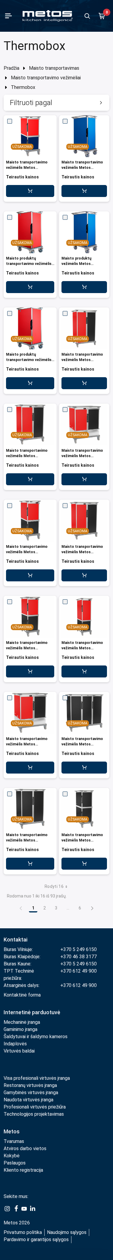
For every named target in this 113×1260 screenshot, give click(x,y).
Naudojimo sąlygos (66, 1232)
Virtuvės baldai (19, 1051)
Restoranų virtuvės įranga (31, 1085)
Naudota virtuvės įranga (28, 1100)
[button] (56, 102)
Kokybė (12, 1156)
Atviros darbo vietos (25, 1148)
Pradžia (11, 68)
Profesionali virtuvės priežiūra (35, 1107)
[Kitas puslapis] (92, 908)
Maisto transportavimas (54, 68)
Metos (12, 1131)
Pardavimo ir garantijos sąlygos (36, 1239)
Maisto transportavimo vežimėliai (46, 78)
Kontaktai (15, 939)
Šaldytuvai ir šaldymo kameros (35, 1036)
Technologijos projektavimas (34, 1114)
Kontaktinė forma (22, 995)
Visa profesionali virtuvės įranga (37, 1078)
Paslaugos (15, 1163)
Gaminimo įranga (20, 1029)
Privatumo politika (23, 1232)
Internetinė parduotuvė (32, 1012)
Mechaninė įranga (22, 1022)
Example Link (7, 1209)
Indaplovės (15, 1044)
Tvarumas (14, 1141)
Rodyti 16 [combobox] (54, 886)
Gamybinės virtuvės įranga (31, 1092)
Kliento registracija (23, 1170)
